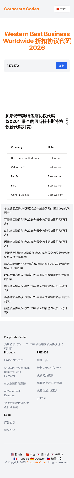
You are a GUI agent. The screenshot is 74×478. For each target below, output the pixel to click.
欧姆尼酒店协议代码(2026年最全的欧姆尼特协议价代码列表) (37, 277)
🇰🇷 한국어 (57, 454)
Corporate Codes (15, 337)
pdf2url (41, 398)
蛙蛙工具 (42, 360)
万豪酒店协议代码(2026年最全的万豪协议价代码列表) (35, 221)
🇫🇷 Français (21, 458)
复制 (61, 65)
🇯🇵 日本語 (43, 454)
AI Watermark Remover (12, 393)
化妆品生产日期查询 (49, 383)
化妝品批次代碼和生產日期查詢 (16, 405)
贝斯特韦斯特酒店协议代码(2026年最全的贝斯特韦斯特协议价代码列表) (37, 255)
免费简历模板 (45, 375)
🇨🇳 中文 (30, 454)
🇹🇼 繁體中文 (54, 458)
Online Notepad (14, 360)
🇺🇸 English (17, 454)
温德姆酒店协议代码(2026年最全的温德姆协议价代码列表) (37, 299)
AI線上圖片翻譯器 (15, 383)
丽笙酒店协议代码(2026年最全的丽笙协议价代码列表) (35, 310)
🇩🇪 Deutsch (37, 458)
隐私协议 (9, 430)
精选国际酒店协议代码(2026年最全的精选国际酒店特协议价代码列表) (37, 266)
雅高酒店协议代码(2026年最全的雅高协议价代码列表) (35, 288)
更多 (67, 121)
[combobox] (62, 9)
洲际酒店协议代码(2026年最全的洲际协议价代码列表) (35, 244)
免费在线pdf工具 (47, 390)
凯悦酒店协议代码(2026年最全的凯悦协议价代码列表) (35, 232)
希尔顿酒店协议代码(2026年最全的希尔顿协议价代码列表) (37, 210)
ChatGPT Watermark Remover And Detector (17, 372)
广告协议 (9, 422)
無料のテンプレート (49, 367)
